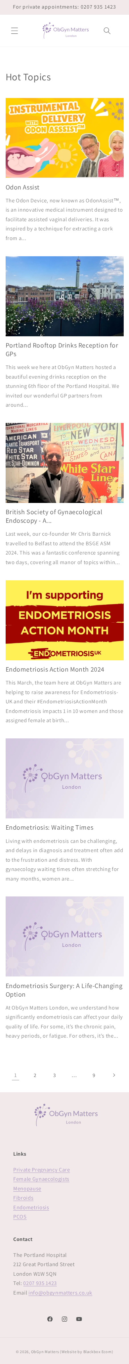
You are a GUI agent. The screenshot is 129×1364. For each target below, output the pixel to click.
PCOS (20, 1216)
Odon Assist (23, 187)
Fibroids (23, 1197)
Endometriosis (31, 1207)
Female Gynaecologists (41, 1178)
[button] (14, 30)
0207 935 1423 (40, 1283)
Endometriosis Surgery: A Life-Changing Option (64, 990)
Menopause (27, 1188)
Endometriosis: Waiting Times (50, 827)
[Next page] (113, 1075)
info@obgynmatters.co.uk (60, 1292)
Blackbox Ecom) (98, 1351)
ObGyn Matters (45, 1351)
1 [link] (15, 1075)
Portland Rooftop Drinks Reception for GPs (62, 349)
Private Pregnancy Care (41, 1169)
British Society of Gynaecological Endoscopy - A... (54, 516)
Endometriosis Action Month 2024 (55, 669)
